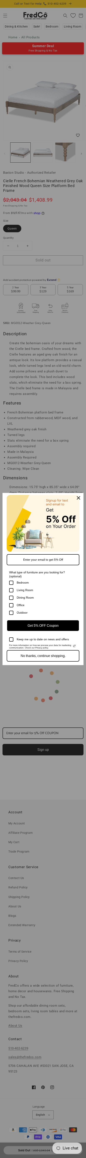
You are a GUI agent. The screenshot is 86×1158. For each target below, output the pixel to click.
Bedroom (23, 582)
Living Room (25, 590)
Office (20, 605)
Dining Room (25, 597)
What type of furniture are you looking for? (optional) (37, 574)
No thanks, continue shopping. (43, 656)
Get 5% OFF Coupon (43, 625)
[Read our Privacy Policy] (74, 645)
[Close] (78, 498)
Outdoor (22, 612)
